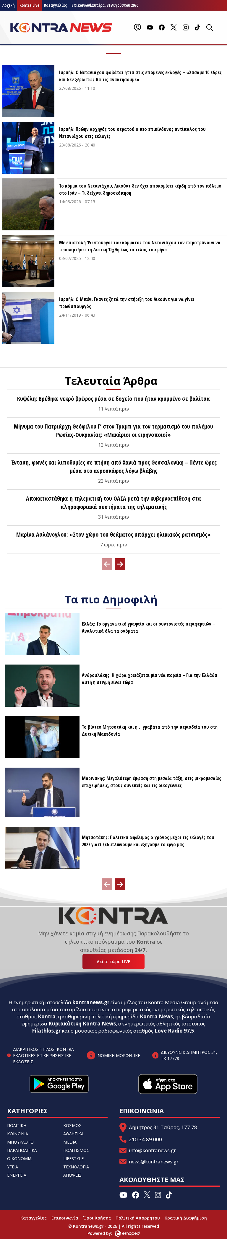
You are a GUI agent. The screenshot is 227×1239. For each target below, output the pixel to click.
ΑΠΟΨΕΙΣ (72, 1175)
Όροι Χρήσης (97, 1218)
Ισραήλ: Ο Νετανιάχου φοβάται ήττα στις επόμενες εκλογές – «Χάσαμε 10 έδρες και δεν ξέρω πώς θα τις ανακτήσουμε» (140, 76)
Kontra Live (29, 5)
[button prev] (107, 564)
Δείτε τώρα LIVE (113, 961)
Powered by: (106, 1233)
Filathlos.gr (46, 1030)
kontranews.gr (90, 1002)
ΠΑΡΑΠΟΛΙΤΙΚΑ (22, 1150)
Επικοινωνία (64, 1218)
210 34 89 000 (145, 1139)
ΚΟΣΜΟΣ (72, 1125)
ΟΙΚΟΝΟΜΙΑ (19, 1158)
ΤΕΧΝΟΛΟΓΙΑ (76, 1167)
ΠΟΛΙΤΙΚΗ (16, 1125)
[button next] (120, 564)
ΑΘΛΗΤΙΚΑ (73, 1134)
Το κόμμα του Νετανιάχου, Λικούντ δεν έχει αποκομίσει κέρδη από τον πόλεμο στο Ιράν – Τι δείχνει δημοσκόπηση (140, 189)
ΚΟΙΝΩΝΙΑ (17, 1134)
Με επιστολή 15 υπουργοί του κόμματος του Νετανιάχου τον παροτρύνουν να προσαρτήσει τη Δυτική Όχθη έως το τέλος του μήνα (139, 246)
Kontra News (156, 1016)
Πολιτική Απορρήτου (138, 1218)
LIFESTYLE (73, 1158)
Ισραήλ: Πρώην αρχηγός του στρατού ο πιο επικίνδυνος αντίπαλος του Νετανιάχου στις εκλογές (132, 132)
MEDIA (70, 1142)
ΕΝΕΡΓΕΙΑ (16, 1175)
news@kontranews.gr (154, 1161)
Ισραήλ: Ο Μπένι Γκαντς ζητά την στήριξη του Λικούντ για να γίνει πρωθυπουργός (126, 303)
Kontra (47, 1016)
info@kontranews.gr (152, 1150)
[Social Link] (137, 27)
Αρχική (8, 5)
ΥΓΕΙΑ (12, 1167)
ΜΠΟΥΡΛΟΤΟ (20, 1142)
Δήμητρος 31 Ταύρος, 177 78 (163, 1127)
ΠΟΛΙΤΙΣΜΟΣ (76, 1150)
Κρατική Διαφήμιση (186, 1218)
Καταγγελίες (55, 5)
